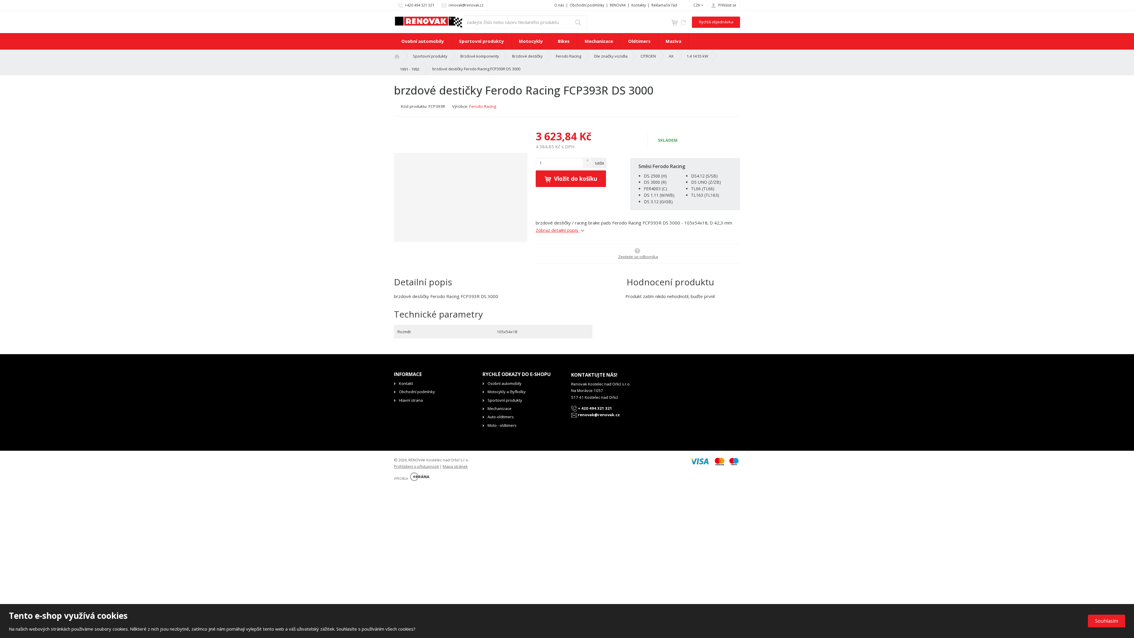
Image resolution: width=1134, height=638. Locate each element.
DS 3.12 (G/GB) (658, 201)
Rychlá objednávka (716, 22)
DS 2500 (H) (655, 176)
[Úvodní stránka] (428, 22)
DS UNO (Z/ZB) (706, 182)
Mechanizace (599, 41)
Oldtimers (639, 41)
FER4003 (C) (655, 188)
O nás (559, 5)
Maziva (673, 41)
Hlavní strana (411, 400)
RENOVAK (618, 5)
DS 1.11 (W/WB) (659, 195)
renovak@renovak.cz (598, 414)
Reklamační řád (664, 5)
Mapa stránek (455, 466)
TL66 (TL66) (702, 188)
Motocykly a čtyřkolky (507, 391)
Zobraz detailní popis (557, 230)
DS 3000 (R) (655, 182)
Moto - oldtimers (502, 425)
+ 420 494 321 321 (594, 408)
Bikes (564, 41)
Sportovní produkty (481, 41)
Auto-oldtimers (501, 416)
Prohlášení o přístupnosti (416, 466)
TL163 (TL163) (705, 195)
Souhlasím (1106, 621)
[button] (696, 5)
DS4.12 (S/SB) (704, 176)
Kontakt (406, 383)
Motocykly (531, 41)
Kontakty (638, 5)
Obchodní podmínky (587, 5)
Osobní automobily (422, 41)
